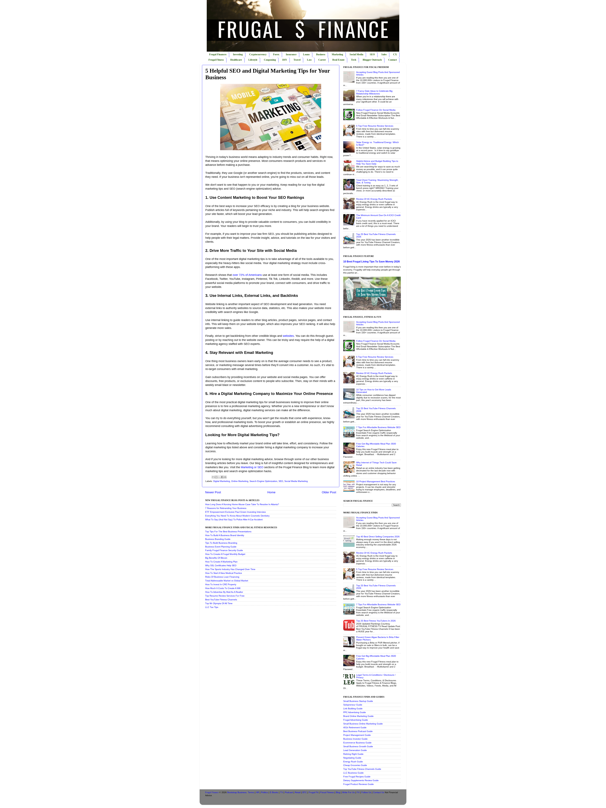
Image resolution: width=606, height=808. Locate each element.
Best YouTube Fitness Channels (221, 599)
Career (322, 59)
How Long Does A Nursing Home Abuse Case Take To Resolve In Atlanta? (242, 504)
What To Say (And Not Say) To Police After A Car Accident (234, 519)
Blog (338, 792)
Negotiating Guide (352, 758)
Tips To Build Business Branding (221, 543)
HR (257, 792)
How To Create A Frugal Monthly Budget (225, 554)
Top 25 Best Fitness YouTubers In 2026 (376, 621)
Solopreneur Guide (352, 705)
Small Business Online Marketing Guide (363, 724)
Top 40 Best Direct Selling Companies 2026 (378, 536)
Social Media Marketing (296, 481)
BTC (304, 792)
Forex (276, 54)
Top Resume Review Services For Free (224, 596)
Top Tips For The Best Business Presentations (228, 531)
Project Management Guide (357, 735)
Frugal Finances (217, 54)
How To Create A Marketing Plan (221, 562)
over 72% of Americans (247, 274)
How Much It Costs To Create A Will (222, 588)
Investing (238, 54)
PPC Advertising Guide (354, 712)
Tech (353, 59)
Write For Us (348, 792)
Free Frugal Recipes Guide (356, 776)
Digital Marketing (221, 481)
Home (271, 492)
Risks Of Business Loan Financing (222, 577)
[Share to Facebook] (222, 477)
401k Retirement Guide (354, 727)
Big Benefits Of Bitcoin (216, 558)
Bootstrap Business (237, 792)
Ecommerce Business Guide (357, 743)
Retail (297, 792)
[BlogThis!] (216, 477)
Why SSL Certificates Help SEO (220, 565)
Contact (392, 59)
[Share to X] (219, 477)
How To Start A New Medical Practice (223, 573)
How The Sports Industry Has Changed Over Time (230, 569)
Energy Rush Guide (353, 761)
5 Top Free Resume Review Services (374, 126)
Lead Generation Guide (355, 750)
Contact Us (378, 792)
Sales (384, 54)
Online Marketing (239, 481)
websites (288, 335)
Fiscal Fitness (327, 792)
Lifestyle (252, 59)
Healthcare (236, 59)
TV (281, 792)
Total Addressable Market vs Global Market (226, 581)
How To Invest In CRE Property (220, 584)
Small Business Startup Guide (358, 701)
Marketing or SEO (252, 467)
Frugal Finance (212, 792)
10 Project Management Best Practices (375, 481)
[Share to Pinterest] (225, 477)
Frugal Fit (313, 792)
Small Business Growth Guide (358, 746)
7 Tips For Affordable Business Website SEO (378, 427)
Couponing (270, 59)
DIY (284, 59)
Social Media (356, 54)
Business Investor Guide (355, 739)
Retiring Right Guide (353, 754)
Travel (297, 59)
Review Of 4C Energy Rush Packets (374, 199)
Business (320, 54)
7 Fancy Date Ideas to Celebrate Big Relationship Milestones (374, 92)
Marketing (337, 54)
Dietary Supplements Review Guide (361, 780)
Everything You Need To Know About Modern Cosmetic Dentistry (237, 516)
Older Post (329, 492)
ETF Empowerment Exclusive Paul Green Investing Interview (235, 512)
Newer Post (213, 492)
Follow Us (366, 792)
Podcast (289, 792)
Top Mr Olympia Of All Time (218, 603)
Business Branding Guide (217, 539)
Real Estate (338, 59)
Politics (264, 792)
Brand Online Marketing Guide (358, 716)
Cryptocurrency (258, 54)
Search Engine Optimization (263, 481)
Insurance (291, 54)
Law (309, 59)
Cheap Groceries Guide (355, 765)
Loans (306, 54)
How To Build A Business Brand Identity (224, 535)
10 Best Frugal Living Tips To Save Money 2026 (371, 261)
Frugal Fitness (216, 59)
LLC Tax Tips (211, 607)
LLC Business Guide (353, 773)
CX (395, 54)
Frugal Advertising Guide (355, 720)
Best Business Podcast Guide (358, 731)
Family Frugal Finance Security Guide (224, 550)
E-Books (274, 792)
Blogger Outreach (372, 59)
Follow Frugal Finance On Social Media (375, 110)
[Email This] (213, 477)
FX (358, 792)
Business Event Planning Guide (220, 547)
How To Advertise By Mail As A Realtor (224, 592)
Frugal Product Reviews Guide (358, 784)
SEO (372, 54)
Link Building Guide (352, 708)
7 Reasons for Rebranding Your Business (225, 508)
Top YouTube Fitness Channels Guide (362, 769)
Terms (251, 792)
